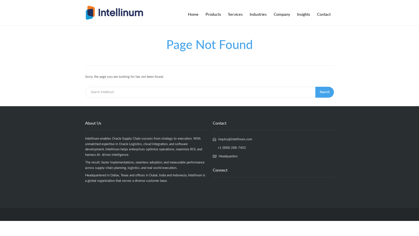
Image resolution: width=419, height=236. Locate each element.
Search (325, 92)
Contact (324, 15)
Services (235, 15)
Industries (258, 15)
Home (193, 15)
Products (213, 15)
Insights (303, 15)
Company (282, 15)
